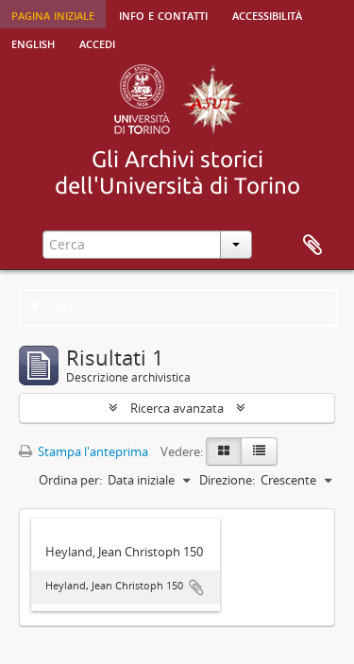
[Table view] (259, 451)
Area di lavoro (312, 245)
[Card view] (224, 451)
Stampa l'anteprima (91, 451)
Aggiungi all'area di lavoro (196, 587)
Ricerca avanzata (177, 408)
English (33, 42)
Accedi (97, 42)
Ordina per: (70, 479)
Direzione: (227, 479)
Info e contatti (163, 14)
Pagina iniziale (52, 14)
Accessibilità (267, 14)
